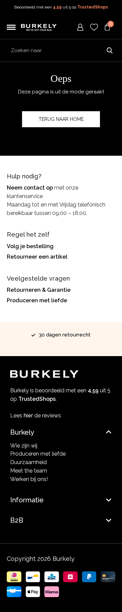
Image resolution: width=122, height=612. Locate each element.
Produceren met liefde (37, 300)
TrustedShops (92, 7)
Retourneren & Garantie (38, 290)
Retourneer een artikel (37, 257)
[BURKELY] (39, 27)
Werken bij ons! (29, 479)
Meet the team (28, 470)
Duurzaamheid (28, 462)
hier (28, 415)
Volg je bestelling (30, 246)
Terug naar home (61, 119)
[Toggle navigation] (11, 27)
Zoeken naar (109, 50)
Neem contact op (30, 187)
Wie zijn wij (23, 445)
